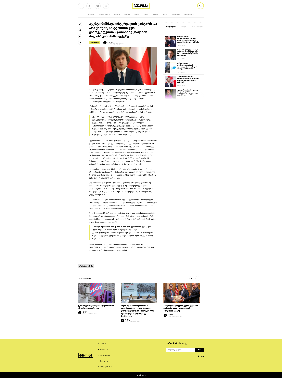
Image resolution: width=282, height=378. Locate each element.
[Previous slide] (191, 278)
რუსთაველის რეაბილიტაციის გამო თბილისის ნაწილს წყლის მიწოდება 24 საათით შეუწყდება (187, 66)
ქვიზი (165, 14)
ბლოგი (127, 14)
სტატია (117, 14)
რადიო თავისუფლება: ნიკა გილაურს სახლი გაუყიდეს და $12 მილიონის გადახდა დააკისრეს (187, 52)
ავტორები (176, 14)
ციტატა (155, 14)
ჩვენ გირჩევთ (197, 27)
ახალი (183, 27)
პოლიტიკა (95, 43)
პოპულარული (170, 27)
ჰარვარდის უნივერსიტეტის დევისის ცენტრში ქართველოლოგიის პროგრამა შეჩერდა (180, 308)
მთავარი (91, 14)
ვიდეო (136, 14)
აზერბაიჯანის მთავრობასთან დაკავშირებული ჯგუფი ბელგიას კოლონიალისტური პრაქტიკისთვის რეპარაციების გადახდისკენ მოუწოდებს (137, 311)
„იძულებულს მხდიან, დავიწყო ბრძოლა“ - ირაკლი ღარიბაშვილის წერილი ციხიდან (188, 79)
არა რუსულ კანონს (86, 266)
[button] (200, 5)
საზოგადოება (105, 355)
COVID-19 (103, 344)
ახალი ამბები (104, 14)
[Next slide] (197, 278)
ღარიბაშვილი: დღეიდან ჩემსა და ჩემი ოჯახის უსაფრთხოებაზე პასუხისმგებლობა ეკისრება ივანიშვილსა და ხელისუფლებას (188, 39)
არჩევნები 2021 (106, 367)
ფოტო (146, 14)
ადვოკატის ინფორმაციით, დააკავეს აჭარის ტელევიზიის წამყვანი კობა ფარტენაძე (187, 93)
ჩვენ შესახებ (189, 14)
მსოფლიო (104, 361)
